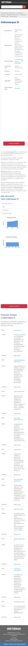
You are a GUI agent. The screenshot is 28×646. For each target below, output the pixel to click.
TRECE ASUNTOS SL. (19, 391)
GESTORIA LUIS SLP (19, 601)
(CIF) (16, 31)
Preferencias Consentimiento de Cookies (14, 640)
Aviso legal (14, 638)
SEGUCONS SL (18, 330)
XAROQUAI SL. (17, 449)
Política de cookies (14, 639)
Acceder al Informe (14, 143)
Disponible (17, 88)
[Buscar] (24, 6)
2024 (3, 207)
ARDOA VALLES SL (18, 509)
